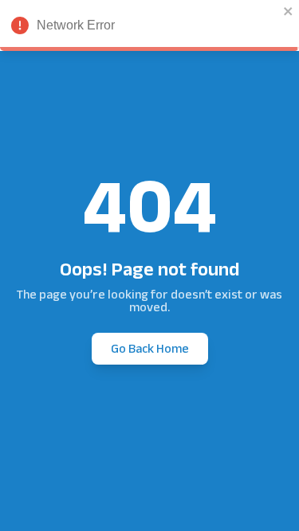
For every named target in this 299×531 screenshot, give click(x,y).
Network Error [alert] (76, 25)
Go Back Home (150, 348)
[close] (288, 11)
